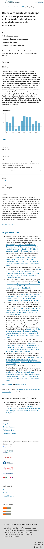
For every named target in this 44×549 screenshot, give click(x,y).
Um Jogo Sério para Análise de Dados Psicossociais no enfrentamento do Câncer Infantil (23, 284)
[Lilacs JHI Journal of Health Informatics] (8, 464)
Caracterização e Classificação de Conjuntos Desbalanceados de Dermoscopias (21, 246)
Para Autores (7, 493)
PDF (6, 140)
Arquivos (10, 7)
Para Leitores (7, 490)
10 (10, 385)
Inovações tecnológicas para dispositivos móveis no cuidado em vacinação (23, 409)
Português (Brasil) (9, 430)
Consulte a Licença (7, 224)
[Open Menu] (2, 2)
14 (18, 385)
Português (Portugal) (10, 433)
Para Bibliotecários (8, 496)
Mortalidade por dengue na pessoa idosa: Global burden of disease (23, 295)
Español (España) (9, 427)
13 (16, 385)
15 (20, 385)
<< (3, 385)
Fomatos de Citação (9, 171)
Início (3, 7)
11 (12, 385)
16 (22, 385)
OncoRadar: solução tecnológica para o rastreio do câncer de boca (23, 330)
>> (25, 385)
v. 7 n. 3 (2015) (20, 7)
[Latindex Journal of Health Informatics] (8, 458)
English (5, 424)
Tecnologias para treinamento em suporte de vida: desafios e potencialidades (21, 258)
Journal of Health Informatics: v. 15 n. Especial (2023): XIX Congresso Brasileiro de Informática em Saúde (22, 249)
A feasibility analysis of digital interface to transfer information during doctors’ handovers (24, 360)
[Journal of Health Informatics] (8, 447)
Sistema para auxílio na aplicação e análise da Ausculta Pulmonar (23, 272)
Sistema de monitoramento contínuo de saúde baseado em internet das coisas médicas (22, 345)
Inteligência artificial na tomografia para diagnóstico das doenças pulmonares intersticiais (23, 373)
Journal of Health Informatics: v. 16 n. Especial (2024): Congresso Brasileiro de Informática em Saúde (22, 263)
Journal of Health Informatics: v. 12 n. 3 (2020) (21, 287)
